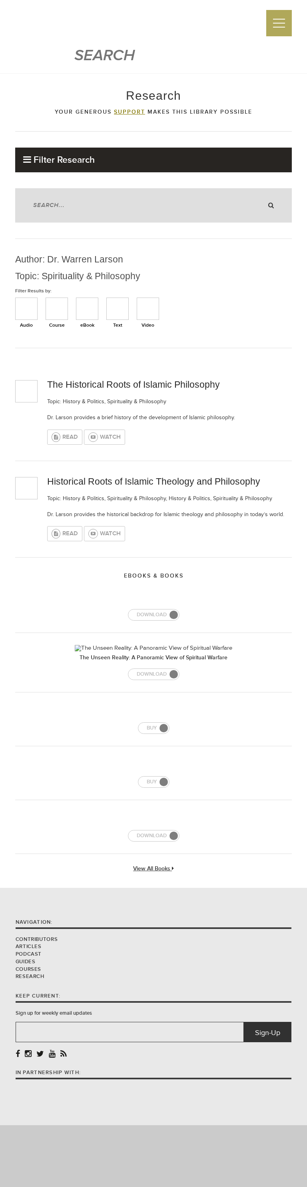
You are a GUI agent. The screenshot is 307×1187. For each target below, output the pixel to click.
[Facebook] (18, 1054)
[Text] (117, 309)
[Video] (148, 309)
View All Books (152, 869)
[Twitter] (40, 1054)
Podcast (29, 954)
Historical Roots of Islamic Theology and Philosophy (153, 481)
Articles (29, 946)
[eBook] (87, 309)
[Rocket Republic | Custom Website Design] (153, 1155)
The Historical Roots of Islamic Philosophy (133, 384)
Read (70, 437)
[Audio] (26, 309)
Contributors (37, 939)
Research (30, 976)
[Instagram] (28, 1054)
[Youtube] (52, 1054)
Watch (110, 437)
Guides (26, 961)
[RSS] (63, 1054)
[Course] (57, 309)
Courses (28, 969)
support (129, 112)
